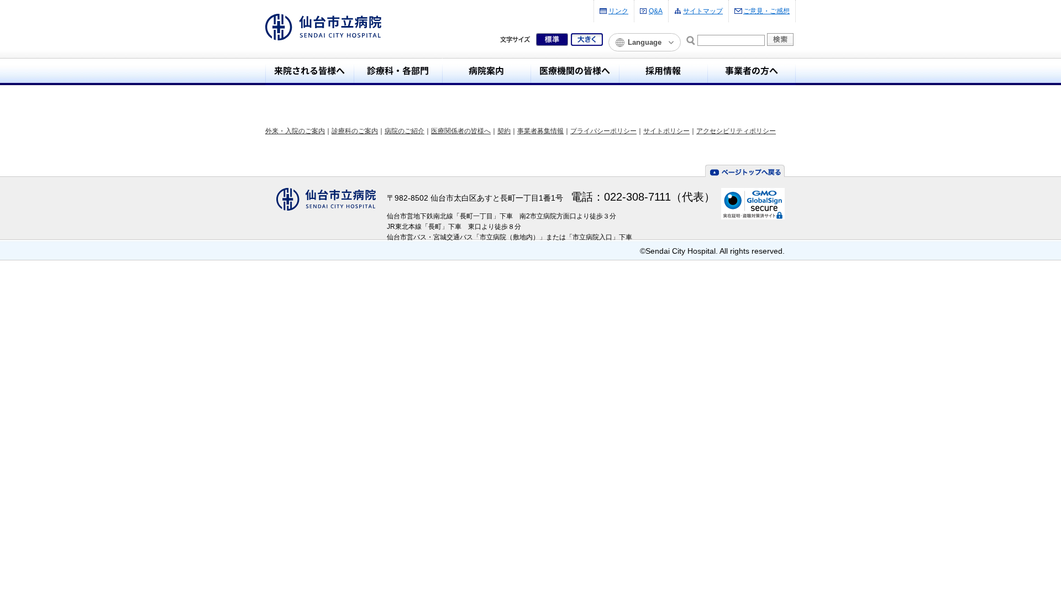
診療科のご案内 (355, 131)
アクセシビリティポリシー (736, 131)
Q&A (656, 11)
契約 (504, 131)
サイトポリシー (666, 131)
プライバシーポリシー (603, 131)
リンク (618, 11)
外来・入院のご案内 (295, 131)
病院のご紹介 (404, 131)
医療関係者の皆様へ (461, 131)
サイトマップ (703, 11)
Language (644, 42)
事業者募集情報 (540, 131)
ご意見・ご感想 (766, 11)
